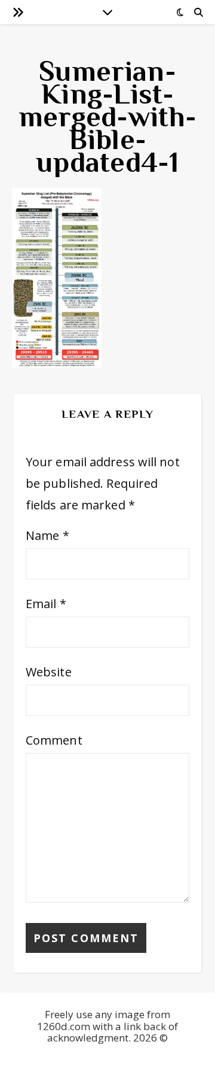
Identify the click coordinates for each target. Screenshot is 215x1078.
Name (47, 535)
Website (49, 672)
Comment (54, 740)
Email (46, 604)
